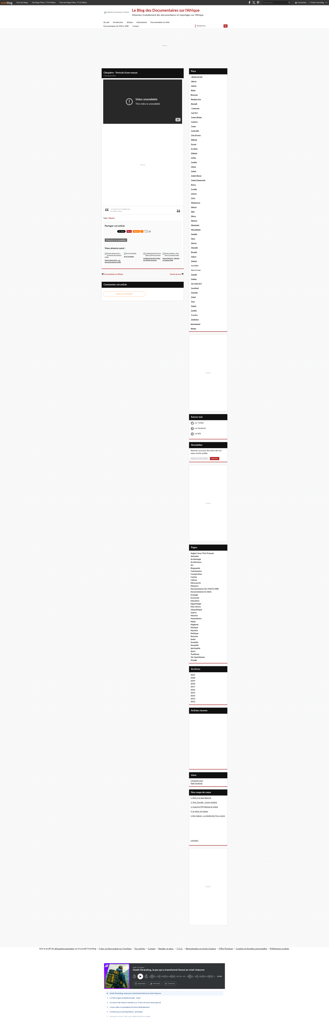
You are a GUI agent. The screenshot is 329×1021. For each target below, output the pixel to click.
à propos (171, 983)
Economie (195, 598)
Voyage (194, 660)
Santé (193, 639)
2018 (193, 684)
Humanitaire (196, 619)
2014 (193, 696)
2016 (193, 690)
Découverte (196, 583)
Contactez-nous (197, 781)
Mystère (194, 631)
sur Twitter (199, 423)
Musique (194, 628)
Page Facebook (196, 783)
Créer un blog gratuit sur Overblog (115, 949)
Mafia (193, 622)
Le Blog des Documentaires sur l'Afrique (166, 10)
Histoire (194, 616)
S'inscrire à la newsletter (116, 240)
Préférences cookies (279, 949)
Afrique (130, 22)
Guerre (194, 613)
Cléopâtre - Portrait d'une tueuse (121, 73)
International (141, 22)
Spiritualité (195, 648)
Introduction (118, 22)
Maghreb (194, 625)
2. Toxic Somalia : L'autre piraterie (204, 802)
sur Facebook (200, 428)
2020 (193, 678)
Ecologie (194, 595)
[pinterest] (258, 2)
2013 (193, 699)
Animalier (195, 556)
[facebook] (249, 2)
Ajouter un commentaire (124, 294)
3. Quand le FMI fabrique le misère (204, 807)
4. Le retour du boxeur (199, 811)
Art (192, 565)
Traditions (195, 654)
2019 (193, 681)
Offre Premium (226, 949)
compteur (194, 841)
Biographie (195, 568)
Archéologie (196, 559)
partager (156, 983)
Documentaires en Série (159, 22)
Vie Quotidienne (198, 657)
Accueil (106, 22)
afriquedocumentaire (64, 949)
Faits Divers (196, 607)
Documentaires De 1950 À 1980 (205, 589)
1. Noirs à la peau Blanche (201, 798)
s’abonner (141, 983)
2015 (193, 693)
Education (195, 601)
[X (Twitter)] (253, 2)
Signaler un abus (166, 949)
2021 (193, 675)
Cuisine (194, 577)
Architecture (196, 562)
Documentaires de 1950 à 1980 (116, 26)
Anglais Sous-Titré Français (202, 553)
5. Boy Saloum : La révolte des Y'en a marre (208, 816)
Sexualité (195, 645)
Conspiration (196, 574)
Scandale (194, 642)
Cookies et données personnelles (251, 949)
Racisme (194, 636)
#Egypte (111, 218)
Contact (135, 26)
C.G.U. (180, 949)
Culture (194, 580)
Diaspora (195, 586)
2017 (193, 687)
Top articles (139, 949)
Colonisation (196, 571)
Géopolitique (196, 610)
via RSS (198, 434)
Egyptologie (196, 604)
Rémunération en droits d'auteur (201, 949)
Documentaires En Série (201, 592)
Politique (194, 633)
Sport (193, 651)
